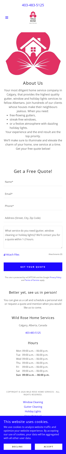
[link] (33, 17)
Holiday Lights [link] (33, 411)
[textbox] (33, 182)
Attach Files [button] (12, 254)
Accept (48, 446)
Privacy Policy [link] (55, 277)
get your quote (33, 266)
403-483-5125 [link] (33, 5)
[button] (8, 17)
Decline (17, 446)
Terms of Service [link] (32, 280)
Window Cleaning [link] (33, 402)
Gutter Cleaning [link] (33, 406)
